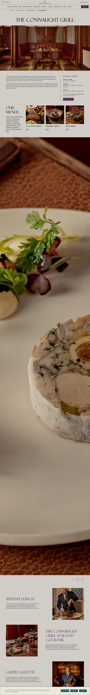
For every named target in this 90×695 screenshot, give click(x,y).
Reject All (74, 690)
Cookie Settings (65, 690)
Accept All (83, 690)
